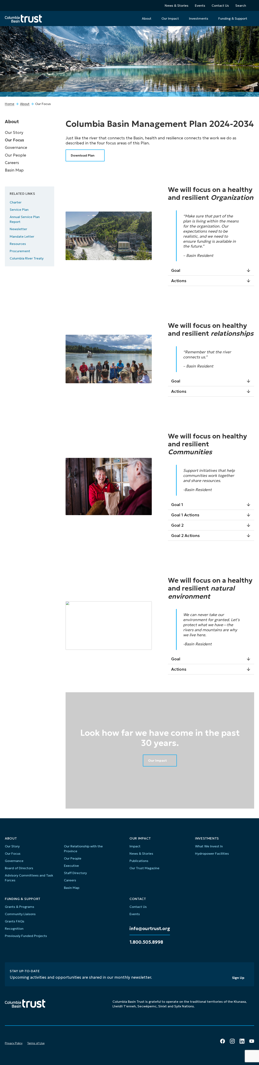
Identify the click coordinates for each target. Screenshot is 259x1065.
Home (9, 104)
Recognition (14, 928)
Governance (16, 147)
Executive (71, 866)
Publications (139, 861)
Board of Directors (19, 868)
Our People (15, 155)
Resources (18, 244)
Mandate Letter (22, 236)
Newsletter (18, 229)
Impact (135, 846)
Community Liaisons (20, 914)
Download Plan (82, 155)
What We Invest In (209, 846)
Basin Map (14, 170)
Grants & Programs (19, 907)
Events (200, 5)
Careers (12, 162)
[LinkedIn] (242, 1041)
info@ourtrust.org (150, 928)
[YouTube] (251, 1041)
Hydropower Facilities (212, 853)
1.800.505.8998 (146, 942)
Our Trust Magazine (144, 868)
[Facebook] (222, 1041)
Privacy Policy (13, 1043)
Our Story (14, 132)
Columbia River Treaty (27, 258)
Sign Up (238, 978)
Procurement (20, 251)
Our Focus (14, 140)
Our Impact (170, 18)
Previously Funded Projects (26, 936)
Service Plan (19, 209)
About (146, 18)
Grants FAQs (14, 921)
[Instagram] (232, 1041)
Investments (198, 18)
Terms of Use (36, 1043)
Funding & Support (232, 18)
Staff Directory (75, 873)
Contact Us (220, 5)
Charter (15, 202)
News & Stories (176, 5)
